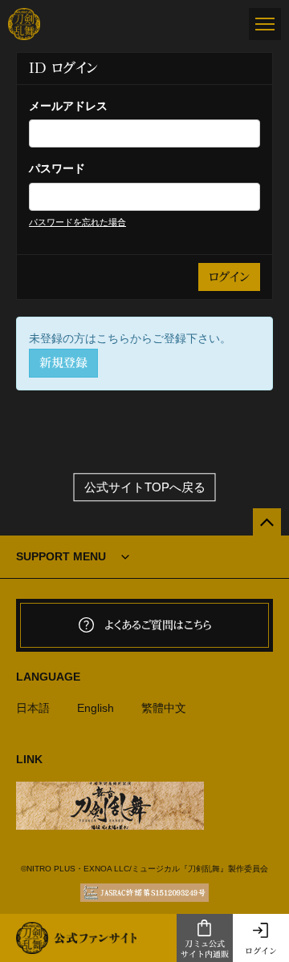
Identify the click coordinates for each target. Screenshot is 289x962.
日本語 (33, 707)
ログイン (261, 951)
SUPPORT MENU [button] (61, 556)
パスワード (57, 168)
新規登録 (63, 363)
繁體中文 (163, 707)
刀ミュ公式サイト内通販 (205, 949)
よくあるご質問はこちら (158, 625)
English (95, 707)
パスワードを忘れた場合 (77, 222)
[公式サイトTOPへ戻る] (267, 522)
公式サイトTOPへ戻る (145, 487)
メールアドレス (68, 105)
